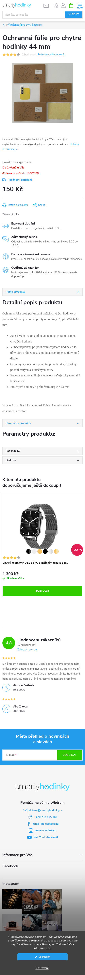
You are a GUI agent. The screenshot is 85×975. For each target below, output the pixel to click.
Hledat (73, 14)
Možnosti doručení (20, 180)
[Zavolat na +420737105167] (56, 5)
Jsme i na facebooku (46, 824)
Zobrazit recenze (27, 649)
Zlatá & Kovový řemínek (39, 551)
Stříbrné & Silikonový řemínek (50, 551)
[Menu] (80, 5)
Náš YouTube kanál (45, 837)
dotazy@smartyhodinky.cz (45, 810)
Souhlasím (44, 957)
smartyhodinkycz (46, 830)
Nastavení (42, 968)
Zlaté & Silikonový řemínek (56, 551)
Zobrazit (42, 591)
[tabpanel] (42, 545)
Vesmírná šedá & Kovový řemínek (28, 551)
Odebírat (69, 755)
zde (48, 948)
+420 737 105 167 (45, 817)
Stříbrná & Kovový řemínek (34, 551)
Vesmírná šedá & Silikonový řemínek (45, 551)
